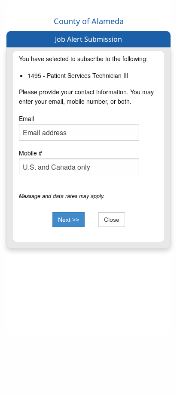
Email (26, 118)
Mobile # (30, 153)
